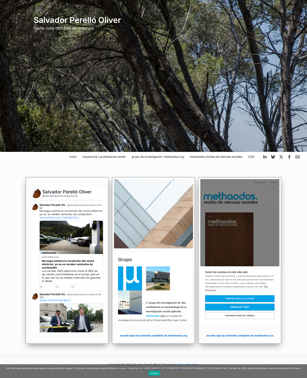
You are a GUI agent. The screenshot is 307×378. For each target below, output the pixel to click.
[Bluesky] (273, 157)
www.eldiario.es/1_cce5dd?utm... (59, 217)
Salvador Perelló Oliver (77, 20)
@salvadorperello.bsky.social (59, 195)
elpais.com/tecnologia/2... (55, 300)
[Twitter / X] (281, 157)
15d (41, 297)
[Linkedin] (265, 157)
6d (41, 208)
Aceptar (154, 373)
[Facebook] (289, 157)
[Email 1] (297, 157)
